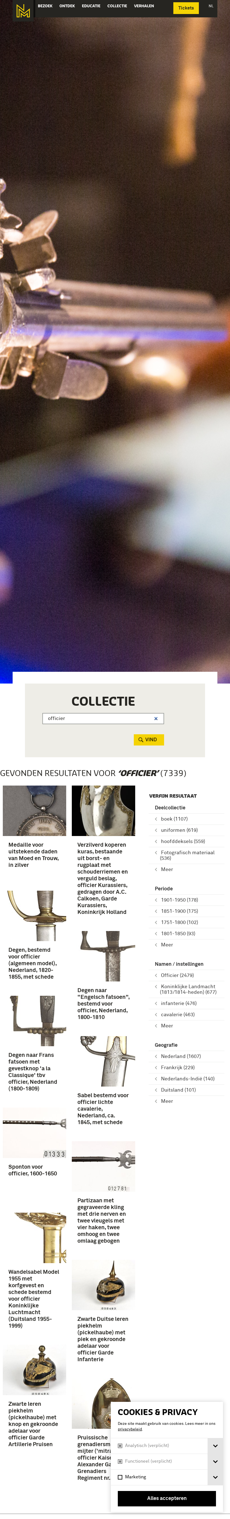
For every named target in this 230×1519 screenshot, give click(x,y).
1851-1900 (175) (179, 911)
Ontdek (67, 5)
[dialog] (167, 1457)
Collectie (117, 5)
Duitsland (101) (178, 1090)
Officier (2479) (177, 975)
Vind (151, 739)
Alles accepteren (167, 1498)
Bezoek (45, 5)
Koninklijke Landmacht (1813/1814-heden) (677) (188, 989)
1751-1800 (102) (179, 922)
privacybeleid (130, 1429)
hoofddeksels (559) (183, 841)
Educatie (91, 5)
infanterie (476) (179, 1003)
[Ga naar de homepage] (23, 11)
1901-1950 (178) (179, 900)
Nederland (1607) (181, 1056)
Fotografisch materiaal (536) (187, 855)
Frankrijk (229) (178, 1067)
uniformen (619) (179, 830)
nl (211, 6)
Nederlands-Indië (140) (188, 1079)
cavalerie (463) (178, 1014)
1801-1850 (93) (178, 933)
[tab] (215, 1446)
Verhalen (144, 5)
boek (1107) (174, 819)
